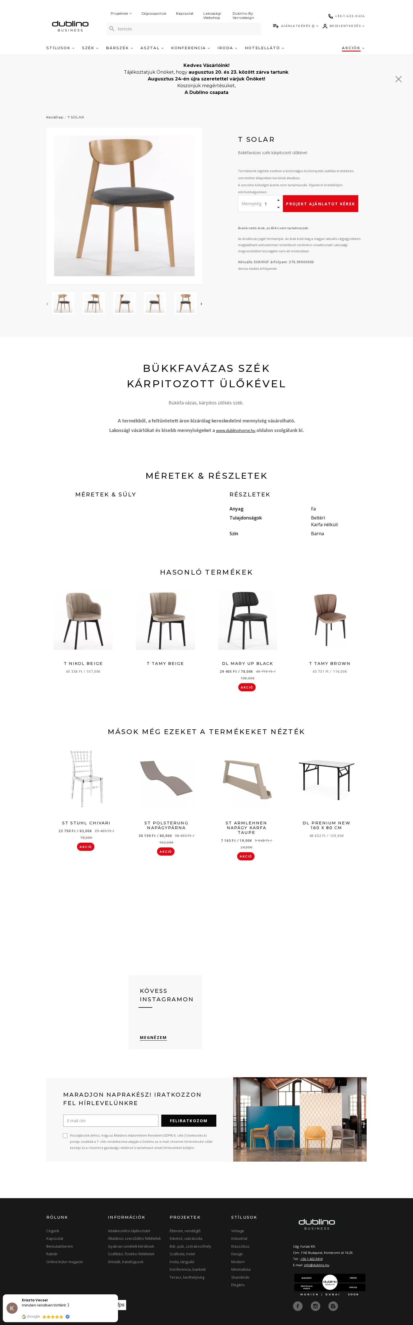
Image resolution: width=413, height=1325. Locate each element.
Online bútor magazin (64, 1261)
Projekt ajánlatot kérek (320, 203)
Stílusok (59, 48)
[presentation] (47, 303)
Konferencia (189, 48)
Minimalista (241, 1269)
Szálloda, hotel (182, 1253)
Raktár (52, 1253)
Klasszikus (240, 1246)
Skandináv (240, 1277)
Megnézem (153, 1037)
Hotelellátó (263, 48)
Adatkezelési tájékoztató (129, 1230)
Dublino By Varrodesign (243, 15)
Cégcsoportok (154, 13)
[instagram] (316, 1305)
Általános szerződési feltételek (134, 1238)
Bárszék (118, 48)
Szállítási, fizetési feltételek (131, 1253)
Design (237, 1253)
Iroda (226, 48)
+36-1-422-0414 (311, 1259)
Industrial (239, 1238)
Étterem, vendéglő (185, 1230)
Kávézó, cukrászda (186, 1238)
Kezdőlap (54, 117)
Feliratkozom (189, 1120)
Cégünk (52, 1230)
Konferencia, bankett (188, 1269)
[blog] (333, 1305)
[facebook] (298, 1305)
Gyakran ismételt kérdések (131, 1246)
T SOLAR (76, 117)
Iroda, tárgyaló (182, 1261)
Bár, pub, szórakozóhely (190, 1246)
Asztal (150, 48)
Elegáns (238, 1284)
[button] (118, 1295)
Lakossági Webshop (212, 15)
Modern (238, 1261)
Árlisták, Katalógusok (126, 1261)
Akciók (352, 48)
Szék (89, 48)
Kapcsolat (185, 13)
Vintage (237, 1230)
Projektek (119, 13)
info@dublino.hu (316, 1265)
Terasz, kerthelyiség (187, 1277)
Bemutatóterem (59, 1246)
